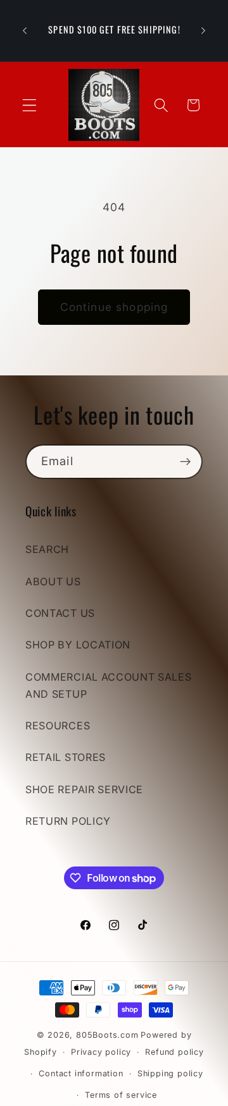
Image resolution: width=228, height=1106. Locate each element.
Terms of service (121, 1095)
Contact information (81, 1073)
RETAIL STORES (65, 757)
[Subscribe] (185, 462)
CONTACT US (60, 613)
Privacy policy (101, 1052)
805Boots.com (107, 1035)
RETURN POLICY (68, 821)
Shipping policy (170, 1073)
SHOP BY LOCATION (77, 644)
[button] (29, 105)
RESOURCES (57, 725)
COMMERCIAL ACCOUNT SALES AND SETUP (108, 685)
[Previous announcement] (25, 31)
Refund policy (174, 1052)
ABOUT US (53, 581)
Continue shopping (114, 306)
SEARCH (47, 549)
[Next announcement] (203, 31)
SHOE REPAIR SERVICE (84, 789)
